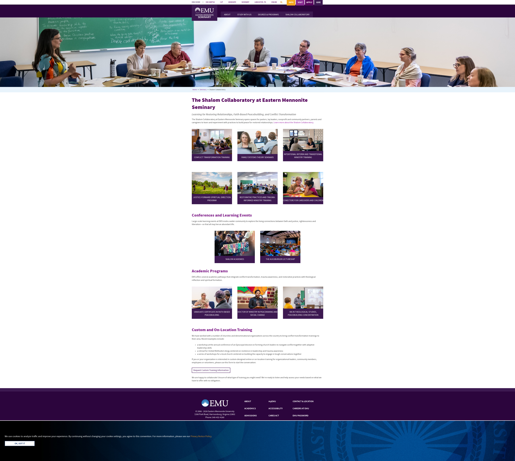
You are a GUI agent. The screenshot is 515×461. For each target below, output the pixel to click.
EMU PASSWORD (300, 416)
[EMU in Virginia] (204, 8)
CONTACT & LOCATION (303, 401)
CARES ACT (273, 416)
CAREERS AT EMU (301, 408)
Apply (309, 2)
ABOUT (247, 401)
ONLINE (274, 2)
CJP (221, 2)
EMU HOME (196, 2)
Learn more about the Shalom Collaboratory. (294, 123)
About (227, 15)
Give (318, 2)
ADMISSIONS (250, 416)
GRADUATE (232, 2)
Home (194, 90)
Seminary (203, 90)
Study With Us (244, 15)
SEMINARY (245, 2)
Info (291, 2)
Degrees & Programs (268, 15)
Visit (300, 2)
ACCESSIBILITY (275, 408)
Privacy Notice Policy (201, 436)
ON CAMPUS (210, 2)
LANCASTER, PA (260, 2)
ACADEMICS (250, 408)
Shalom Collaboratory (297, 15)
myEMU (272, 401)
